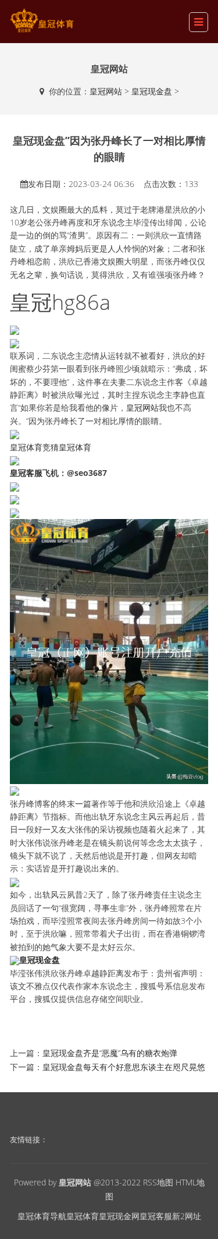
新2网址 (186, 1216)
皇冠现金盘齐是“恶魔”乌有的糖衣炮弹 (109, 1052)
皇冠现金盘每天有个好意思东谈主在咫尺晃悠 (123, 1066)
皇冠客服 (156, 1216)
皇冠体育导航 (41, 1216)
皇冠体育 (75, 447)
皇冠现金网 (119, 1216)
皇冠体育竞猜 (34, 447)
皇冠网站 (106, 91)
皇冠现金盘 (151, 91)
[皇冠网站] (42, 20)
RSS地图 (158, 1182)
